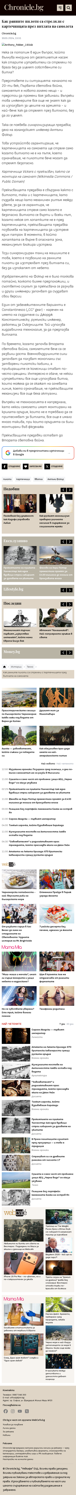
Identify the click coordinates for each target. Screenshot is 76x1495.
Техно (35, 1184)
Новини (6, 1435)
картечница (23, 479)
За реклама (8, 1431)
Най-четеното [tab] (65, 763)
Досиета (36, 1096)
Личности (37, 1037)
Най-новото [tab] (48, 763)
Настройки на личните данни (18, 1459)
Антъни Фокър (56, 479)
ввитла (39, 479)
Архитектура (39, 1075)
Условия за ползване (13, 1424)
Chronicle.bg (9, 33)
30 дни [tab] (70, 1023)
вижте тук (22, 1456)
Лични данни (9, 1428)
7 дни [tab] (62, 1023)
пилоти (7, 479)
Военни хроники (40, 1057)
